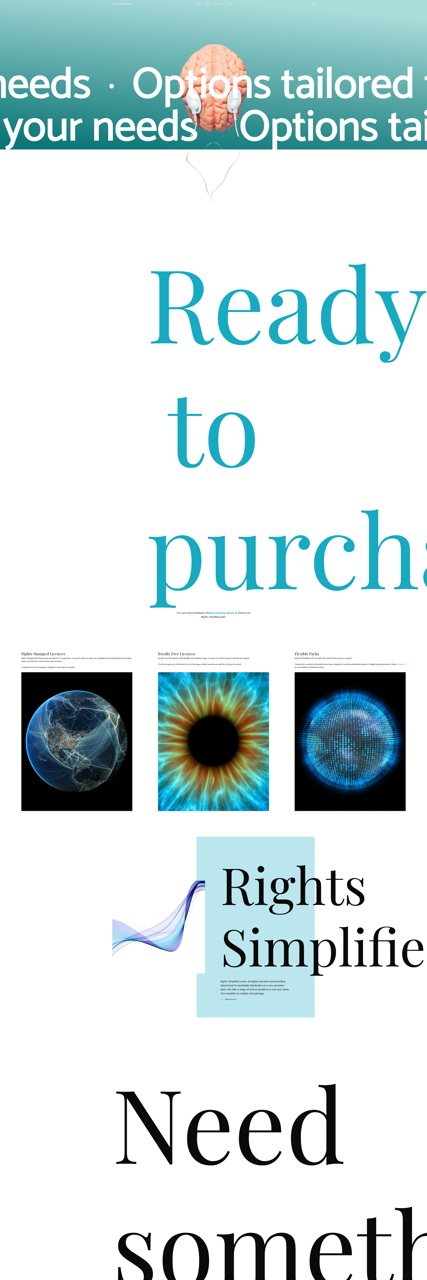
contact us (401, 664)
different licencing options (219, 613)
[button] (229, 999)
